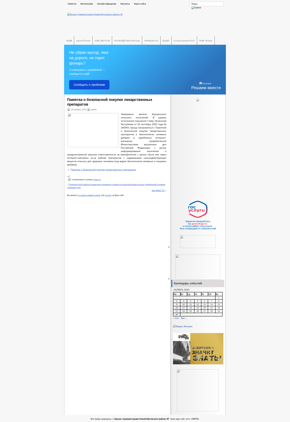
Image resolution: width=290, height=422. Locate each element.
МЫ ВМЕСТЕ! (158, 190)
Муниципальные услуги (184, 40)
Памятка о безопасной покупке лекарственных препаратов (103, 169)
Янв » (183, 318)
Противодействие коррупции (127, 40)
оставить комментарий (89, 195)
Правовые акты (151, 40)
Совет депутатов (102, 40)
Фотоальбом (86, 4)
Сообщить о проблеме (89, 84)
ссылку (108, 195)
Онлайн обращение (106, 4)
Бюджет (166, 40)
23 (177, 311)
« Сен (176, 318)
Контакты (125, 4)
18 (190, 308)
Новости (72, 4)
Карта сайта (140, 4)
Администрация (83, 40)
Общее (69, 40)
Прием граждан (205, 40)
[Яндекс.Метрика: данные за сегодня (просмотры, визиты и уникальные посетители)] (182, 326)
